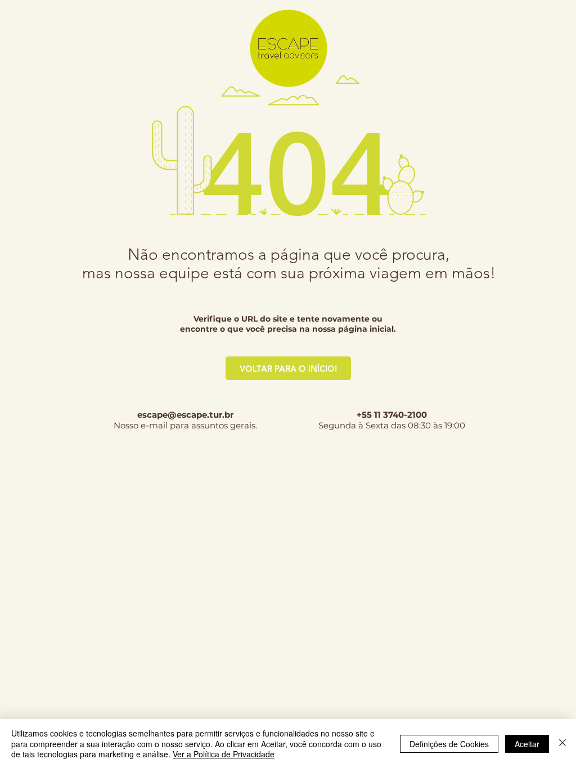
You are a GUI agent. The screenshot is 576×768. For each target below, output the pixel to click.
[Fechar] (562, 743)
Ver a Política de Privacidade (223, 754)
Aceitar (527, 743)
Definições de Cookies (449, 743)
